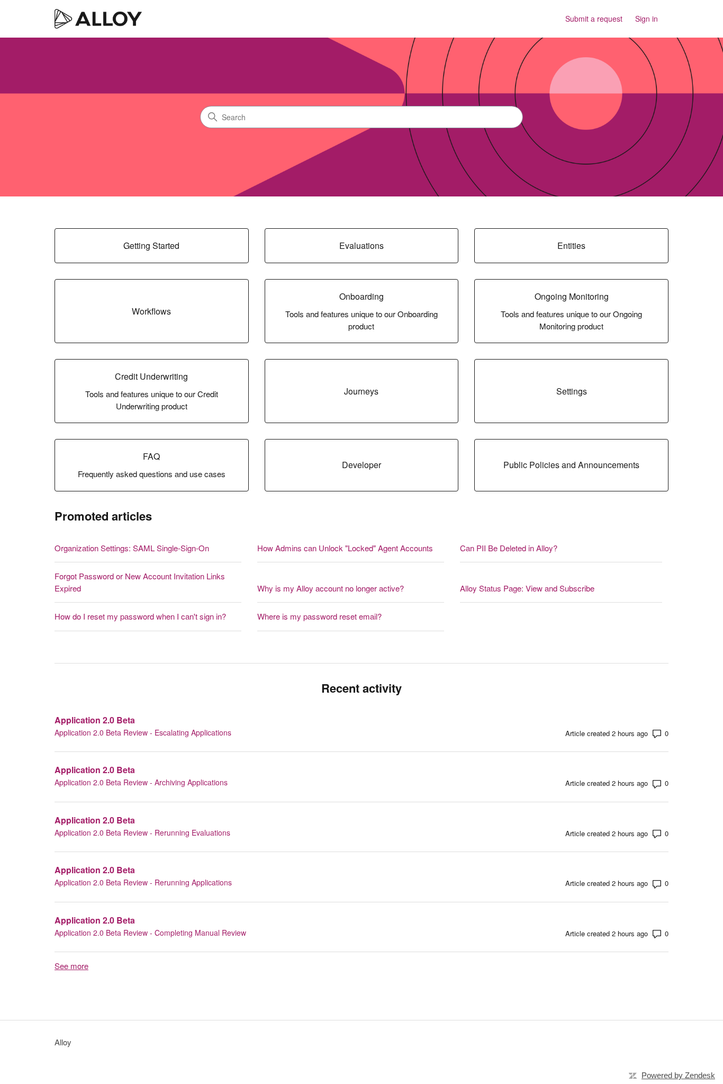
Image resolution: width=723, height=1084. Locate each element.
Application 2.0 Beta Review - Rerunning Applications (143, 882)
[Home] (98, 19)
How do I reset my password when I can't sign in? (140, 616)
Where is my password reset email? (319, 616)
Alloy (63, 1041)
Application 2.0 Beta (95, 720)
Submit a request (593, 18)
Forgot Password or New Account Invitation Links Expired (140, 582)
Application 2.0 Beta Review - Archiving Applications (141, 782)
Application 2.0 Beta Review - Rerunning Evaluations (142, 832)
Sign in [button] (646, 18)
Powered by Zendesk (678, 1075)
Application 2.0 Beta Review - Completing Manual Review (150, 932)
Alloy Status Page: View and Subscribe (527, 588)
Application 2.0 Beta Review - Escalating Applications (143, 732)
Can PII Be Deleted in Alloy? (508, 547)
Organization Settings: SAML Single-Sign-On (132, 547)
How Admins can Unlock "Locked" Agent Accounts (345, 547)
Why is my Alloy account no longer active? (330, 588)
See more (71, 965)
